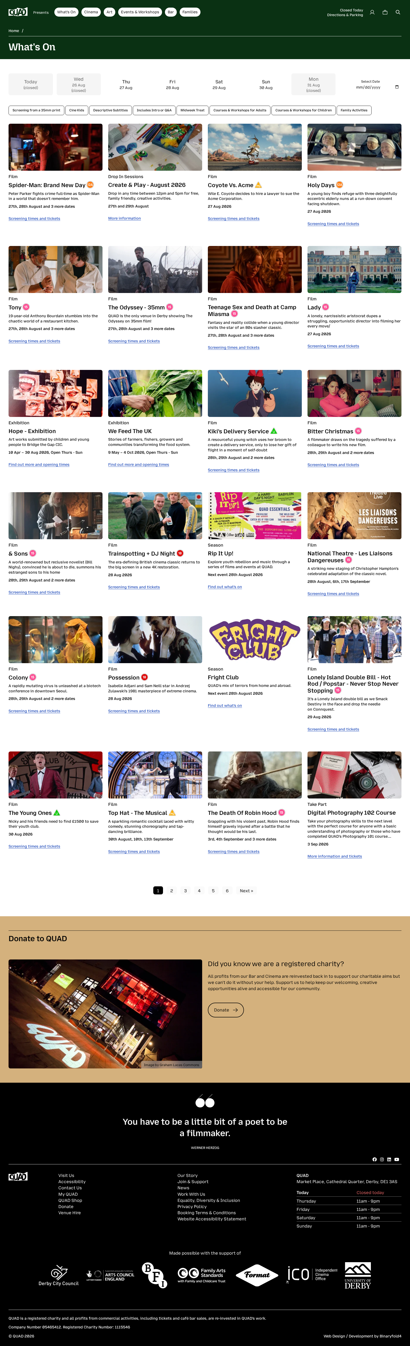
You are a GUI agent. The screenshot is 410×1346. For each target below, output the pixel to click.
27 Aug (126, 84)
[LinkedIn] (389, 1159)
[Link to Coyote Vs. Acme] (255, 147)
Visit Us (66, 1175)
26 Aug (78, 84)
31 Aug (313, 84)
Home (14, 30)
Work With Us (191, 1194)
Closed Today (351, 9)
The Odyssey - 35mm (136, 307)
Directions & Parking (345, 14)
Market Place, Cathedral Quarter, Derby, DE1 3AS (347, 1181)
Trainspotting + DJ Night (141, 553)
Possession (124, 677)
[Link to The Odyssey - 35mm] (155, 269)
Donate (221, 1009)
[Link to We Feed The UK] (155, 393)
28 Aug (172, 84)
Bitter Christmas (330, 430)
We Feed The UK (130, 430)
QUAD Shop (70, 1200)
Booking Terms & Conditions (206, 1212)
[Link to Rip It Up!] (255, 515)
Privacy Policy (192, 1206)
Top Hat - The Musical (137, 812)
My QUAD (68, 1194)
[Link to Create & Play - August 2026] (155, 147)
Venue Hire (69, 1212)
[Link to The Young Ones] (55, 774)
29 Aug (219, 84)
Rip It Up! (220, 553)
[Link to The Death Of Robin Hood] (255, 774)
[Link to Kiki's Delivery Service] (255, 393)
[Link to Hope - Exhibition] (55, 393)
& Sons (18, 553)
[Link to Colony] (55, 639)
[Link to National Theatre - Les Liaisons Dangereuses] (354, 515)
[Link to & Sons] (55, 515)
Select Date (370, 81)
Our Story (187, 1175)
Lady (314, 307)
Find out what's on (225, 586)
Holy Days (321, 184)
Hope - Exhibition (32, 430)
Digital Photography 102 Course (352, 812)
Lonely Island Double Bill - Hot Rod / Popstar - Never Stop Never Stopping (353, 683)
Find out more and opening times (39, 464)
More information (124, 218)
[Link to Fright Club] (255, 639)
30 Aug (266, 84)
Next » (246, 890)
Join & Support (193, 1181)
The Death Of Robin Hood (242, 812)
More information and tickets (335, 856)
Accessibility (72, 1181)
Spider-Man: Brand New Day (47, 184)
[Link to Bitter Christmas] (354, 393)
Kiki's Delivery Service (238, 430)
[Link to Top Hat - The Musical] (155, 774)
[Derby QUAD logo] (18, 12)
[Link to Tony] (55, 269)
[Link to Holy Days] (354, 147)
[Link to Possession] (155, 639)
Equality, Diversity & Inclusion (208, 1200)
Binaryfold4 (390, 1335)
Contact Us (70, 1187)
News (183, 1187)
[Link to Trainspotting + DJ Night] (155, 515)
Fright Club (223, 676)
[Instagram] (382, 1159)
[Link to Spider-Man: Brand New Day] (55, 147)
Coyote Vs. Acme (230, 184)
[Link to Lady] (354, 269)
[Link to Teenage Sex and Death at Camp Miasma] (255, 269)
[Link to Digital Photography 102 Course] (354, 774)
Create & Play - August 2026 (147, 184)
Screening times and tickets (34, 218)
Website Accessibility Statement (211, 1218)
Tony (15, 307)
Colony (18, 677)
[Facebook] (375, 1159)
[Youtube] (396, 1159)
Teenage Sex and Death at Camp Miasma (252, 310)
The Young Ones (30, 812)
